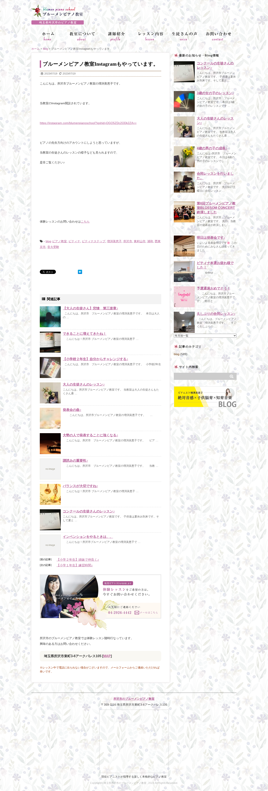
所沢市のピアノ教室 (134, 22)
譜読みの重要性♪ (75, 460)
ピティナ (74, 241)
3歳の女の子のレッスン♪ (215, 93)
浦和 (150, 241)
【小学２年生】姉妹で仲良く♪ (78, 559)
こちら (85, 221)
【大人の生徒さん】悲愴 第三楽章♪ (90, 308)
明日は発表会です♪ (211, 237)
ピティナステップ (93, 241)
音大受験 (53, 247)
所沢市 (127, 241)
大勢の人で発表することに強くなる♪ (90, 435)
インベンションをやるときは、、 (88, 536)
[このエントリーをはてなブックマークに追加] (80, 272)
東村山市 (140, 241)
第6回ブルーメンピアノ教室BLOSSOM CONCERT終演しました (216, 208)
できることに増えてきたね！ (84, 333)
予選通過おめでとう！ (213, 288)
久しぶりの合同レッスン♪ (216, 313)
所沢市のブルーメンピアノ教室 (134, 698)
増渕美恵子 (114, 241)
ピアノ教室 (59, 241)
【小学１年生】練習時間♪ (75, 565)
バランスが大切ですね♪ (80, 486)
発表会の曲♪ (72, 410)
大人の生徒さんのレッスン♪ (84, 384)
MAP (107, 656)
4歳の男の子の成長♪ (212, 148)
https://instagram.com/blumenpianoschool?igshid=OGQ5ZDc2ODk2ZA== (88, 123)
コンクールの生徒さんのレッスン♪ (89, 511)
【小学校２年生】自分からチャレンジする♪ (95, 359)
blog (48, 241)
